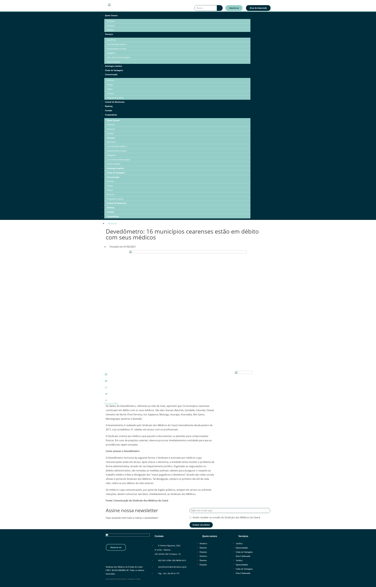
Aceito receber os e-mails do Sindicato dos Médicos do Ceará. (227, 517)
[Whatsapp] (109, 557)
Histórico (111, 21)
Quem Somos (111, 15)
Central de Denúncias (114, 102)
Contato (108, 110)
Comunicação (111, 74)
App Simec (111, 40)
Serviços (109, 34)
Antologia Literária (113, 66)
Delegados (111, 53)
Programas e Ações (115, 97)
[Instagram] (267, 17)
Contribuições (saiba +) (117, 44)
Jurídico (239, 543)
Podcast (110, 93)
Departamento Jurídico (117, 48)
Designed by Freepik (134, 579)
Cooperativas (111, 115)
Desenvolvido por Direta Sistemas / (117, 579)
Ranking (109, 106)
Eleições (110, 30)
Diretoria (111, 25)
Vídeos (110, 89)
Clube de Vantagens (114, 70)
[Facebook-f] (259, 17)
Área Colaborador (243, 556)
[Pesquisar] (220, 8)
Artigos (110, 84)
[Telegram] (267, 25)
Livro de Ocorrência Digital (118, 57)
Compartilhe (111, 403)
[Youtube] (259, 25)
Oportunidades (113, 61)
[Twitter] (134, 557)
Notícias (110, 80)
